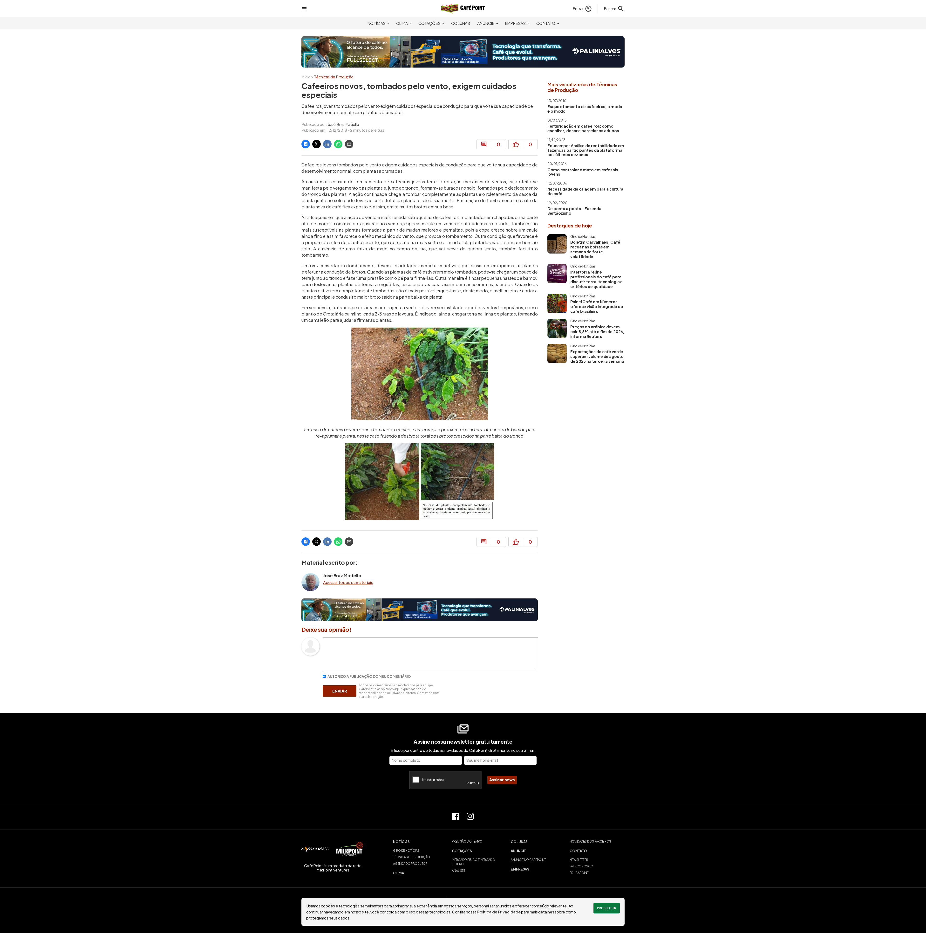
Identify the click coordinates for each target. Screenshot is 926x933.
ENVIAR (339, 690)
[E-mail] (349, 144)
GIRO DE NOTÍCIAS (406, 850)
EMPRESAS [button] (515, 23)
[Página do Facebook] (455, 816)
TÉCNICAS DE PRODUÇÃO (411, 857)
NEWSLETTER (579, 860)
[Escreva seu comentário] (430, 668)
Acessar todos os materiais (348, 582)
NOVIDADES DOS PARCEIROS (590, 841)
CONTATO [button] (545, 23)
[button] (420, 841)
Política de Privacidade (499, 911)
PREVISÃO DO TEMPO (467, 841)
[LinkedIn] (327, 144)
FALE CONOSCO (581, 866)
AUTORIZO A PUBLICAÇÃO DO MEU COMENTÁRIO (369, 676)
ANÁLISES (458, 870)
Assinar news (502, 779)
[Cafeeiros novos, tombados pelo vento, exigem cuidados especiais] (305, 144)
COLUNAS (460, 23)
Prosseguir (606, 908)
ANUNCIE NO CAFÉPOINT (528, 860)
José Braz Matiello (343, 124)
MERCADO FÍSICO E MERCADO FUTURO (473, 862)
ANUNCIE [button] (485, 23)
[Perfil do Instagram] (470, 816)
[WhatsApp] (338, 144)
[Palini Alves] (463, 52)
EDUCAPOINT (579, 873)
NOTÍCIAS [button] (376, 23)
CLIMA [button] (402, 23)
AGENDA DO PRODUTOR (410, 863)
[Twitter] (316, 144)
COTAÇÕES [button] (429, 23)
